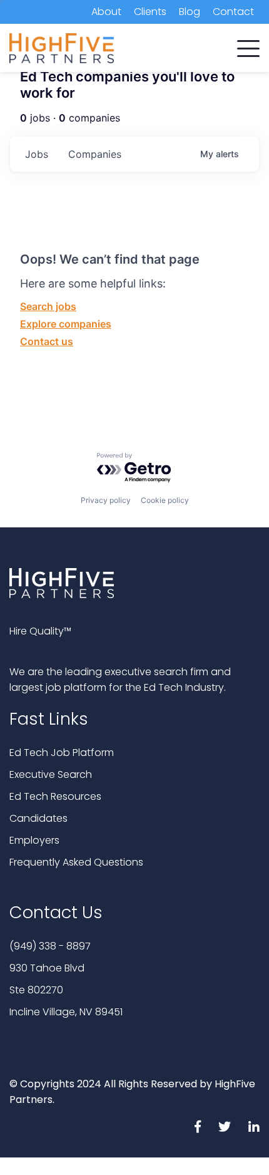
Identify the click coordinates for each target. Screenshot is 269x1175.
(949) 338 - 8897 (50, 946)
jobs (36, 154)
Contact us (46, 341)
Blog (189, 11)
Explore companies (65, 324)
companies (94, 154)
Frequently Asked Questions (76, 862)
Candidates (38, 818)
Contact (233, 11)
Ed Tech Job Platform (61, 752)
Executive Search (50, 774)
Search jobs (48, 306)
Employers (34, 840)
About (106, 11)
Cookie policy (165, 500)
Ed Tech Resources (55, 796)
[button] (248, 45)
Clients (150, 11)
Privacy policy (106, 500)
